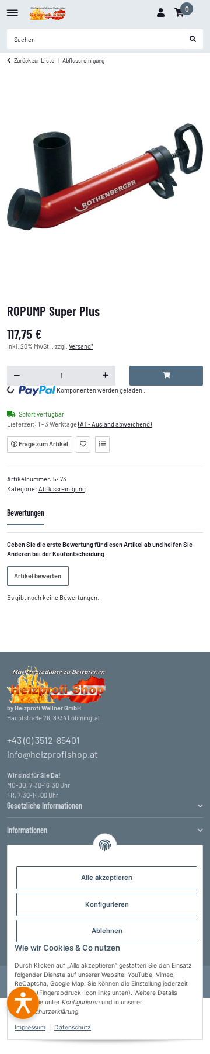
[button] (160, 13)
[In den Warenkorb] (166, 376)
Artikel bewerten (37, 576)
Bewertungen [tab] (25, 513)
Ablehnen (107, 931)
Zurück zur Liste (34, 60)
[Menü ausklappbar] (12, 8)
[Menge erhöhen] (106, 376)
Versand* (81, 346)
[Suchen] (193, 39)
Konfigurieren (107, 904)
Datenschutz (72, 1027)
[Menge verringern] (17, 376)
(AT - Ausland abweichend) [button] (115, 424)
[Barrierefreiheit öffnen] (23, 1003)
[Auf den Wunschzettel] (83, 444)
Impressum (30, 1027)
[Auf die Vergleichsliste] (102, 444)
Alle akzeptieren (106, 877)
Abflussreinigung (62, 489)
